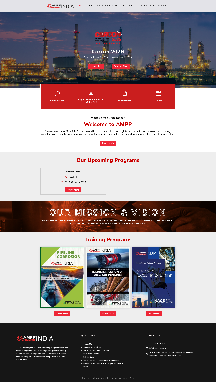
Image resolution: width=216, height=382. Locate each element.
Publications (147, 6)
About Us (87, 344)
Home (81, 6)
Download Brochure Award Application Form (103, 363)
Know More (73, 189)
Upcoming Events (91, 353)
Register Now (121, 66)
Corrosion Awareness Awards (96, 350)
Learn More (96, 66)
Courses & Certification (111, 6)
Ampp (89, 6)
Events (131, 6)
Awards (162, 6)
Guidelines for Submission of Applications (101, 360)
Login (85, 366)
